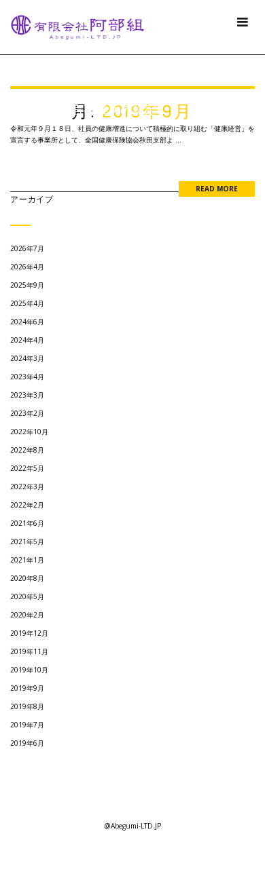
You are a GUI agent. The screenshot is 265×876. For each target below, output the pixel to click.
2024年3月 (27, 358)
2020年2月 (27, 615)
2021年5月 (27, 541)
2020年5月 (27, 596)
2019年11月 (29, 651)
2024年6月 (27, 321)
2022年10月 (29, 431)
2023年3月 (27, 395)
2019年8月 (27, 706)
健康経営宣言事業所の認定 (83, 109)
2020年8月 (27, 578)
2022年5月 (27, 468)
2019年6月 (27, 743)
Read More (217, 188)
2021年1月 (27, 560)
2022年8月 (27, 450)
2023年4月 (27, 376)
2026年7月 (27, 248)
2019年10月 (29, 669)
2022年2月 (27, 505)
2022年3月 (27, 486)
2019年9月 (27, 688)
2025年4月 (27, 303)
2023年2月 (27, 413)
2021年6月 (27, 523)
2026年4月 (27, 266)
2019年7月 (27, 724)
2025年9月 (27, 285)
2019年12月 (29, 633)
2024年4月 (27, 340)
